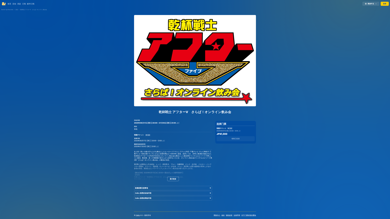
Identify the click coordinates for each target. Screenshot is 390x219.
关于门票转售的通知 (248, 215)
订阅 (24, 4)
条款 (223, 215)
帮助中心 (217, 215)
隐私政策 (229, 215)
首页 (9, 4)
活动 (14, 4)
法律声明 (237, 215)
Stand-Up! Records (7, 9)
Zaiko (138, 215)
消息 (19, 4)
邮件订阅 (30, 4)
